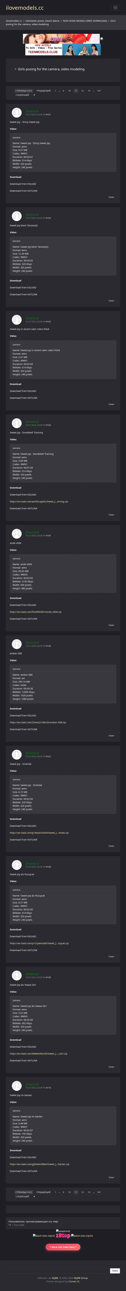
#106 (48, 646)
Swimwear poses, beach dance (42, 20)
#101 (48, 114)
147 (99, 90)
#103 (48, 321)
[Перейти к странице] (34, 95)
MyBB (55, 1278)
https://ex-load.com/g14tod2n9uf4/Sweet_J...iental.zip (39, 832)
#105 (48, 535)
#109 (48, 977)
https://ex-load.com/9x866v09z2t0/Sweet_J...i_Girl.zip (38, 1053)
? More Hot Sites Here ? (63, 1247)
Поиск (115, 1270)
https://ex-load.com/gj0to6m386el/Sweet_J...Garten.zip (39, 1164)
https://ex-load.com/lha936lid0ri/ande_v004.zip (36, 611)
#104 (48, 425)
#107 (48, 756)
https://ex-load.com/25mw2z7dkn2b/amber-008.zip (38, 722)
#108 (48, 866)
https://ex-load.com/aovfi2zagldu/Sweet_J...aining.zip (39, 501)
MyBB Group (81, 1278)
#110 (48, 1087)
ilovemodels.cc (14, 20)
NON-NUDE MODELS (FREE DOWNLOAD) (85, 20)
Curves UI (74, 1281)
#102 (48, 218)
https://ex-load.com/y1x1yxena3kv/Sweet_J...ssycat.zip (39, 943)
